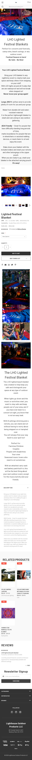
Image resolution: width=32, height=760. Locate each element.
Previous (2, 205)
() (30, 2)
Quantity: (4, 243)
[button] (21, 229)
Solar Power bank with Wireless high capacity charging (23, 591)
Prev (28, 665)
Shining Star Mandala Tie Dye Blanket (6, 630)
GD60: (3, 233)
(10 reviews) (12, 229)
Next (29, 205)
